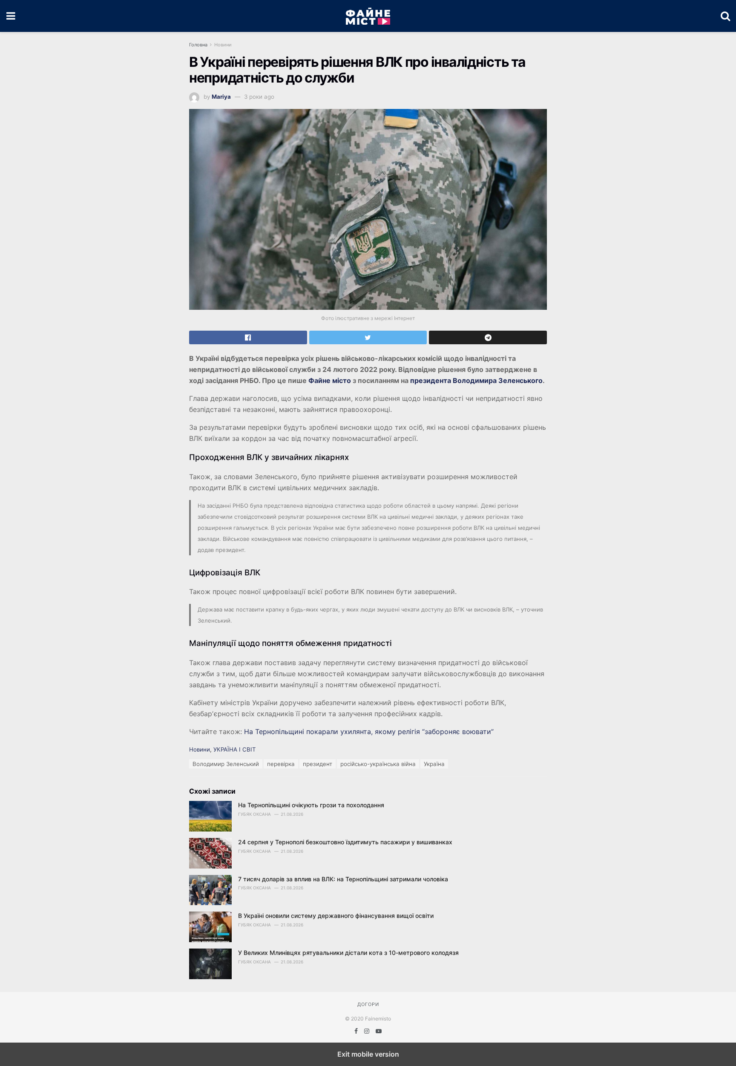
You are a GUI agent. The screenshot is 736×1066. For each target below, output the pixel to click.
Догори (368, 1004)
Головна (198, 45)
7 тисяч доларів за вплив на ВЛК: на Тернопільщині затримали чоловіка (343, 879)
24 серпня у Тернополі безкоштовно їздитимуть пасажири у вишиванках (345, 842)
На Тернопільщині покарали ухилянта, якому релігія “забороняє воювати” (369, 731)
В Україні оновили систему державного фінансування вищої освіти (336, 915)
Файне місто (329, 380)
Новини (223, 45)
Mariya (221, 96)
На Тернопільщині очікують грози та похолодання (311, 805)
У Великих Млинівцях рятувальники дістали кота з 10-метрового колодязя (348, 952)
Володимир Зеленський (226, 763)
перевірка (281, 763)
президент (317, 763)
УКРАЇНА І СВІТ (234, 749)
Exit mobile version (368, 1054)
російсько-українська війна (378, 763)
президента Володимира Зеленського (476, 380)
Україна (434, 763)
